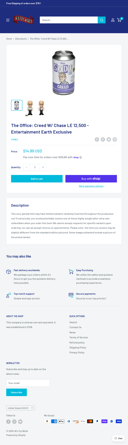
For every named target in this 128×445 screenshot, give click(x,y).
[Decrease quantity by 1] (26, 167)
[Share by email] (115, 139)
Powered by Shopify (16, 435)
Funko (14, 139)
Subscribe (16, 392)
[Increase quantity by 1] (43, 167)
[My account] (112, 20)
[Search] (102, 20)
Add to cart (37, 178)
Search (73, 322)
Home (9, 38)
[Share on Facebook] (97, 139)
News (72, 332)
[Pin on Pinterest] (103, 139)
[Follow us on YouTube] (20, 421)
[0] (119, 20)
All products (21, 38)
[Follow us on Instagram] (14, 421)
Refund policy (77, 342)
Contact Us (75, 327)
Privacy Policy (76, 352)
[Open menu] (7, 20)
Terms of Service (78, 337)
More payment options (91, 185)
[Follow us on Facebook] (8, 421)
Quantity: (16, 167)
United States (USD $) (18, 408)
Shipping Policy (77, 347)
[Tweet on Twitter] (109, 139)
